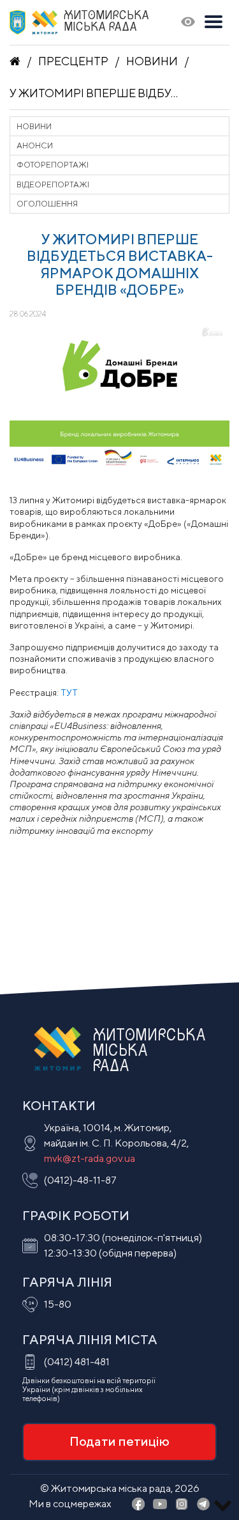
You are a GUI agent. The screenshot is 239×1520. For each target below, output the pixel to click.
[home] (15, 61)
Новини (152, 61)
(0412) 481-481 (77, 1362)
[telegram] (203, 1505)
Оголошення (47, 203)
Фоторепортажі (53, 164)
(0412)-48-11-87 (80, 1180)
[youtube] (160, 1505)
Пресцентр (73, 61)
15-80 (57, 1304)
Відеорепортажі (53, 184)
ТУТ (69, 692)
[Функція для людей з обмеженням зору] (188, 22)
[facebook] (138, 1505)
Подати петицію (119, 1441)
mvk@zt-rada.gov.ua (89, 1158)
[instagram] (181, 1505)
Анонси (35, 145)
